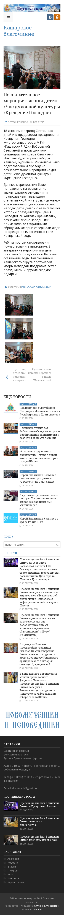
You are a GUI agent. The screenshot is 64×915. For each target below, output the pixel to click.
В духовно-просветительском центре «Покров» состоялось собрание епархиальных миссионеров (39, 500)
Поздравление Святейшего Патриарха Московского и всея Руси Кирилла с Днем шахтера (40, 411)
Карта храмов (15, 882)
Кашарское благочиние (36, 287)
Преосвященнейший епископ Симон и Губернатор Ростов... (39, 804)
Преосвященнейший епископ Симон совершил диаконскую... (39, 821)
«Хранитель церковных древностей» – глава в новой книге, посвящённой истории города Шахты (39, 456)
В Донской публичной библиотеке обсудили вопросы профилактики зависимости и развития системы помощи (40, 433)
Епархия (12, 866)
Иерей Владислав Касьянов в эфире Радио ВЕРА (39, 520)
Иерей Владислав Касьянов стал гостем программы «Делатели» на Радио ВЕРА (38, 478)
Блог (10, 874)
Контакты (13, 878)
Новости (12, 862)
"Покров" (13, 870)
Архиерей (13, 858)
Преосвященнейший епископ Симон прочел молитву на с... (39, 838)
